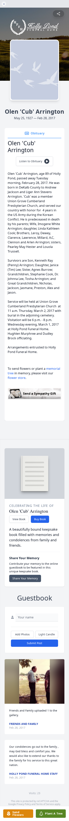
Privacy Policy (23, 804)
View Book (18, 519)
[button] (34, 681)
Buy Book (40, 519)
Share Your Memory (25, 578)
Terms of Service (45, 804)
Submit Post (34, 643)
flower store (16, 378)
